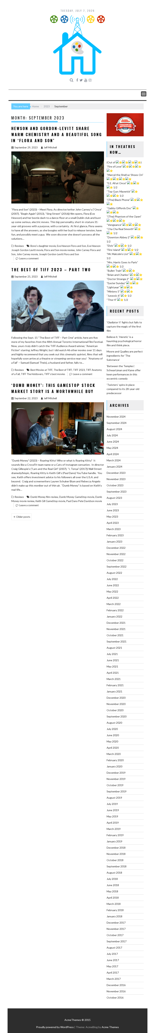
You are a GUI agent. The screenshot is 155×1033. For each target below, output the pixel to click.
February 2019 (115, 835)
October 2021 (115, 635)
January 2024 (114, 466)
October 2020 (115, 710)
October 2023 (115, 485)
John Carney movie (27, 254)
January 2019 (114, 841)
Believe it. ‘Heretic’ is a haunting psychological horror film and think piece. (124, 341)
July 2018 (112, 878)
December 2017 (116, 922)
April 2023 (113, 522)
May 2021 (112, 666)
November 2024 (116, 416)
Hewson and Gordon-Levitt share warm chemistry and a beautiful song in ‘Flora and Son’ (56, 134)
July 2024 (112, 435)
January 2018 (114, 916)
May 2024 (112, 447)
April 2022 (113, 597)
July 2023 (112, 504)
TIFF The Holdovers (32, 374)
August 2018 (114, 872)
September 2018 (116, 866)
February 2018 (115, 910)
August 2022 (114, 572)
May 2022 (112, 591)
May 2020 (112, 741)
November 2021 (116, 629)
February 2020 (115, 760)
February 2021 (115, 685)
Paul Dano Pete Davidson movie (84, 501)
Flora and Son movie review (59, 250)
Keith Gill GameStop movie (50, 501)
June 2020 (113, 735)
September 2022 (116, 566)
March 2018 (114, 903)
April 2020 (113, 747)
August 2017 (114, 947)
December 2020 (116, 697)
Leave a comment (29, 258)
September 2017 (116, 941)
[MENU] (143, 94)
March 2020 (114, 753)
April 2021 (113, 672)
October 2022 (115, 560)
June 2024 (113, 441)
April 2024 (113, 454)
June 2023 (113, 510)
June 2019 (113, 810)
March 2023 (114, 529)
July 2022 (112, 579)
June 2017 (113, 960)
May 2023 (112, 516)
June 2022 (113, 585)
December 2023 (116, 472)
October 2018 (115, 860)
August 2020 (114, 722)
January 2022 (114, 616)
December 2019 (116, 772)
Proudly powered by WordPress (55, 1027)
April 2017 (113, 972)
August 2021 (114, 647)
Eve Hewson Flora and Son (71, 245)
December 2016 (116, 985)
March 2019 (114, 828)
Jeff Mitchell (50, 147)
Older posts (23, 516)
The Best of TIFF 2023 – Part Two (51, 269)
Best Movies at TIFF (41, 369)
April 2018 (113, 897)
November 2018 (116, 853)
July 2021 (112, 654)
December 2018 (116, 847)
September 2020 (116, 716)
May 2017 (112, 966)
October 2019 (115, 785)
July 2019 (112, 803)
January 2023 (114, 541)
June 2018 (113, 885)
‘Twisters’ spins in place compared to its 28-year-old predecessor (123, 389)
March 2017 (114, 978)
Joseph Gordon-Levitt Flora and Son (59, 254)
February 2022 (115, 610)
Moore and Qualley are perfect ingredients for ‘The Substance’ (125, 355)
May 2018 (112, 891)
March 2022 (114, 604)
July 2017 (112, 953)
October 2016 (115, 997)
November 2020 (116, 704)
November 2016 (116, 991)
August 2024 (114, 429)
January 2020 (114, 766)
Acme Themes (110, 1027)
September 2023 (116, 491)
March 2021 (114, 679)
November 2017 (116, 928)
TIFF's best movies (54, 374)
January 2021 (114, 691)
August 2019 (114, 797)
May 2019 (112, 816)
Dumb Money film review (44, 496)
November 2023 (116, 479)
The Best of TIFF (63, 369)
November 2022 (116, 554)
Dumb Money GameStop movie (76, 496)
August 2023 (114, 497)
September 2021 (116, 641)
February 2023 (115, 535)
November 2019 (116, 778)
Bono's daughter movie (43, 245)
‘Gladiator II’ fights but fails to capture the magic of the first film (124, 326)
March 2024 (114, 460)
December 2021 (116, 622)
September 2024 (116, 422)
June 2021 (113, 660)
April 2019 (113, 822)
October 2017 (115, 935)
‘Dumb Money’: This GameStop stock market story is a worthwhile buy (53, 388)
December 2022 (116, 547)
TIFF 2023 (79, 369)
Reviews (19, 245)
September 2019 (116, 791)
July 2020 (112, 729)
